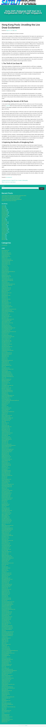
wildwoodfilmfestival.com (7, 310)
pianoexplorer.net (5, 654)
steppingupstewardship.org (7, 635)
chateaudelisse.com (6, 308)
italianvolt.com (5, 359)
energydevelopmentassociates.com (9, 331)
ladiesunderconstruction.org (7, 323)
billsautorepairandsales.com (7, 675)
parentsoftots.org (5, 583)
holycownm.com (5, 539)
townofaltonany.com (6, 523)
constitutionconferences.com (8, 563)
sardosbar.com (4, 358)
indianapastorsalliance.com (7, 556)
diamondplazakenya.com (7, 673)
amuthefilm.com (5, 466)
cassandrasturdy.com (6, 431)
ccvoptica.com (5, 637)
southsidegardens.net (6, 655)
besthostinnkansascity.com (7, 717)
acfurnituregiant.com (6, 263)
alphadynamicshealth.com (7, 690)
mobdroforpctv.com (6, 430)
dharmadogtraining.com (6, 710)
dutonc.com (4, 506)
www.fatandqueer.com (6, 614)
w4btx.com (4, 378)
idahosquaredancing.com (7, 354)
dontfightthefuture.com (6, 341)
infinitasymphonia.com (6, 470)
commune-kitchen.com (6, 465)
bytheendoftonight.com (6, 426)
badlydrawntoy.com (6, 592)
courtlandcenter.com (6, 546)
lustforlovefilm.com (5, 468)
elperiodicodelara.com (6, 253)
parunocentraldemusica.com (7, 669)
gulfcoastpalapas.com (6, 578)
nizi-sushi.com (4, 501)
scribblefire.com (5, 413)
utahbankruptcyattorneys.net (7, 350)
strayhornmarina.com (6, 455)
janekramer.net (5, 500)
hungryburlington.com (6, 496)
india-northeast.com (6, 339)
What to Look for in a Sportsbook (9, 182)
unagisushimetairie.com (6, 288)
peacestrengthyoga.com (7, 608)
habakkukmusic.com (6, 594)
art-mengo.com (5, 503)
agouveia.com (4, 705)
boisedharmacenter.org (6, 419)
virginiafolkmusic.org (6, 401)
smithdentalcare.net (6, 718)
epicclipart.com (5, 294)
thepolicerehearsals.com (6, 446)
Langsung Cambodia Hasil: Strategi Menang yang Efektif (12, 199)
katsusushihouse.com (6, 473)
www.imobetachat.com (6, 589)
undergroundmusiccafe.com (7, 719)
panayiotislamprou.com (6, 305)
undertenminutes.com (6, 264)
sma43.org (4, 630)
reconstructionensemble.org (7, 535)
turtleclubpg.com (5, 541)
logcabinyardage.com (6, 587)
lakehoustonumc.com (6, 593)
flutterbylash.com (5, 692)
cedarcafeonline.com (6, 261)
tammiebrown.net (5, 505)
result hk (8, 106)
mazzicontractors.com (6, 658)
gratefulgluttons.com (6, 429)
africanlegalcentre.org (6, 471)
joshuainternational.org (6, 598)
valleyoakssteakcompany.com (8, 558)
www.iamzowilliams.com (6, 652)
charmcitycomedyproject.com (8, 484)
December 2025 (4, 212)
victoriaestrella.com (6, 544)
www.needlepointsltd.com (7, 625)
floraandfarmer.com (6, 333)
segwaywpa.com (5, 577)
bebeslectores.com (5, 324)
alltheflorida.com (5, 683)
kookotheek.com (5, 304)
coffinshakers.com (5, 489)
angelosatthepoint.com (6, 555)
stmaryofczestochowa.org (7, 490)
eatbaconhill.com (5, 270)
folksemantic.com (5, 356)
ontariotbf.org (4, 281)
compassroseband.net (6, 568)
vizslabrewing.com (5, 361)
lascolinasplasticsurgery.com (7, 628)
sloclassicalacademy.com (7, 451)
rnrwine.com (4, 702)
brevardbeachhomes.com (7, 335)
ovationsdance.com (6, 403)
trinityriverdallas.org (6, 409)
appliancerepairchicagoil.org (7, 280)
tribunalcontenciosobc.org (7, 450)
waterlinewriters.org (6, 580)
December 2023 (4, 228)
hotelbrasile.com (5, 313)
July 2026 (3, 205)
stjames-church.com (6, 480)
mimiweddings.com (5, 715)
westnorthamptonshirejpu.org (8, 311)
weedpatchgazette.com (6, 365)
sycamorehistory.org (6, 648)
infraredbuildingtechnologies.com (8, 328)
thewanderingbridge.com (7, 493)
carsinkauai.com (5, 685)
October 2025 (4, 214)
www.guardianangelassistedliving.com (9, 670)
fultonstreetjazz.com (6, 314)
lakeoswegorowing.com (6, 703)
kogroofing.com (5, 300)
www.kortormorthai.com (7, 613)
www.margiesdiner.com (6, 623)
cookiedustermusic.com (6, 534)
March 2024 (4, 224)
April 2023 (3, 238)
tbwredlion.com (5, 674)
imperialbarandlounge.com (7, 346)
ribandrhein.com (5, 404)
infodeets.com (4, 258)
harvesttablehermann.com (7, 329)
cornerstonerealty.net (6, 649)
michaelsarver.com (5, 386)
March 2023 (4, 239)
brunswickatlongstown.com (7, 498)
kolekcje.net (4, 405)
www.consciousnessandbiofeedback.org (10, 650)
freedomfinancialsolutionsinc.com (8, 609)
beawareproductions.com (7, 485)
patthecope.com (5, 564)
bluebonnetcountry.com (6, 293)
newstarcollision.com (6, 383)
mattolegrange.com (6, 509)
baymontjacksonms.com (6, 521)
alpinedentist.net (5, 301)
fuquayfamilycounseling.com (7, 704)
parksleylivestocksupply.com (7, 418)
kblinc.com (4, 366)
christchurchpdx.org (5, 463)
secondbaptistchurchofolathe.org (8, 707)
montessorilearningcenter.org (7, 678)
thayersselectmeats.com (6, 574)
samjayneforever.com (6, 680)
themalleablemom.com (6, 494)
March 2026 (4, 208)
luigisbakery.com (5, 639)
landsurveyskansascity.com (7, 617)
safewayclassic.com (5, 278)
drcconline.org (4, 550)
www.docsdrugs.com (6, 622)
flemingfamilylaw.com (6, 700)
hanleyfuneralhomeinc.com (7, 374)
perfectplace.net (5, 410)
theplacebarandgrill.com (6, 551)
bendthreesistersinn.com (6, 530)
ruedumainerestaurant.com (7, 475)
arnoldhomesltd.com (6, 343)
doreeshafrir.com (5, 483)
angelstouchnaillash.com (6, 379)
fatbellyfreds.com (5, 663)
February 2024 (4, 226)
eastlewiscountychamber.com (8, 449)
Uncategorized (9, 177)
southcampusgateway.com (7, 306)
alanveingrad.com (5, 515)
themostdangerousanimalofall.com (9, 445)
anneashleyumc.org (5, 615)
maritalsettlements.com (6, 519)
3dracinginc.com (5, 443)
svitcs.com (4, 565)
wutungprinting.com (6, 518)
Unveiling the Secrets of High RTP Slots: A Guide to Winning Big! (15, 180)
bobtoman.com (5, 298)
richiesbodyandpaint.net (6, 254)
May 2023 (3, 237)
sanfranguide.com (5, 440)
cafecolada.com (5, 435)
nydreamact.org (5, 286)
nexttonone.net (5, 595)
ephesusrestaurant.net (6, 660)
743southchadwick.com (6, 338)
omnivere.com (4, 265)
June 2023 (3, 236)
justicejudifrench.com (6, 491)
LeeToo (26, 725)
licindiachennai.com (5, 255)
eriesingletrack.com (5, 368)
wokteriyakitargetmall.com (7, 390)
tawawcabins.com (5, 355)
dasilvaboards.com (5, 453)
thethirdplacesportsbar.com (7, 659)
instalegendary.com (5, 283)
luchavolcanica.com (5, 538)
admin (15, 30)
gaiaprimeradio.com (6, 504)
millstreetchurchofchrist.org (7, 687)
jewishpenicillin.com (6, 398)
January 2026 (4, 211)
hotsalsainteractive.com (6, 259)
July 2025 (3, 218)
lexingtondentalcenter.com (7, 391)
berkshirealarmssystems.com (7, 360)
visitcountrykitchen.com (6, 513)
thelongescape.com (6, 508)
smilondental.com (5, 381)
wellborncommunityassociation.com (9, 309)
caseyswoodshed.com (6, 559)
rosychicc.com (4, 424)
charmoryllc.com (5, 441)
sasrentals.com (4, 384)
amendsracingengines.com (7, 612)
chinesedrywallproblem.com (7, 529)
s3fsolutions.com (5, 334)
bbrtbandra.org (5, 291)
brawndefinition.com (6, 458)
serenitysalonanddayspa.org (7, 260)
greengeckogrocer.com (6, 388)
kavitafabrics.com (5, 536)
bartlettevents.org (5, 315)
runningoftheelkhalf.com (6, 605)
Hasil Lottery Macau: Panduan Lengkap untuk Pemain (11, 197)
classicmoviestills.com (6, 434)
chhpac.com (4, 709)
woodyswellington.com (6, 662)
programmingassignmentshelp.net (8, 271)
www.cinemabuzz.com (6, 644)
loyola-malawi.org (5, 423)
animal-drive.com (5, 570)
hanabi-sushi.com (5, 640)
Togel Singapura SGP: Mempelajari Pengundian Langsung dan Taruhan (14, 195)
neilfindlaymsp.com (5, 548)
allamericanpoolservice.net (7, 396)
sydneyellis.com (5, 393)
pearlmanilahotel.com (6, 295)
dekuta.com (4, 643)
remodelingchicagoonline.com (8, 632)
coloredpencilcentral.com (7, 344)
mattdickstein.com (5, 590)
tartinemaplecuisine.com (6, 499)
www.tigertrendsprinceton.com (8, 602)
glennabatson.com (5, 454)
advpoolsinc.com (5, 554)
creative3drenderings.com (7, 584)
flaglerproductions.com (6, 456)
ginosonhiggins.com (6, 516)
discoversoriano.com (6, 436)
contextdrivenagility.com (7, 486)
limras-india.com (5, 251)
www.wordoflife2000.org (7, 353)
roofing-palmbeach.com (6, 340)
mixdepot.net (4, 645)
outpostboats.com (5, 425)
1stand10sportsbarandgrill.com (8, 376)
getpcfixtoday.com (5, 290)
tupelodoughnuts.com (6, 371)
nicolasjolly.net (5, 469)
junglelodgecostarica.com (7, 510)
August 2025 (4, 217)
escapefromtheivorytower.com (8, 336)
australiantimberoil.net (6, 325)
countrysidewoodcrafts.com (7, 279)
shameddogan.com (5, 582)
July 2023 (3, 234)
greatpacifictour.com (6, 543)
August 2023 (4, 233)
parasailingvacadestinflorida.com (8, 688)
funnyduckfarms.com (6, 694)
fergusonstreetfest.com (6, 679)
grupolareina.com (5, 318)
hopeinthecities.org (6, 428)
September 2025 (5, 216)
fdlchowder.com (5, 624)
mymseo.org (4, 708)
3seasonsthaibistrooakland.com (8, 411)
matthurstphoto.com (6, 682)
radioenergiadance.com (6, 303)
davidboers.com (5, 588)
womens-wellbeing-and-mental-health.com (10, 400)
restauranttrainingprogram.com (8, 395)
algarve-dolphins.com (6, 514)
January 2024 (4, 227)
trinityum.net (4, 657)
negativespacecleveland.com (7, 525)
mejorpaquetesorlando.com (7, 375)
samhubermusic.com (6, 720)
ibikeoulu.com (4, 488)
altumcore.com (5, 569)
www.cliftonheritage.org (7, 629)
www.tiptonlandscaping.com (7, 634)
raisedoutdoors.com (6, 348)
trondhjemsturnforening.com (7, 672)
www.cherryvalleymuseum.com (8, 319)
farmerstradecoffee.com (6, 585)
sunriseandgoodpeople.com (7, 528)
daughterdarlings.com (6, 256)
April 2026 (3, 207)
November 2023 (4, 229)
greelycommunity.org (6, 474)
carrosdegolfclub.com (6, 330)
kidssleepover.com (5, 273)
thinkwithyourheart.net (6, 349)
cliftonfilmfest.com (5, 345)
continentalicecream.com (7, 459)
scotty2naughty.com (6, 481)
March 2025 (4, 221)
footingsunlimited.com (6, 619)
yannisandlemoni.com (6, 364)
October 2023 (4, 231)
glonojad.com (4, 478)
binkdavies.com (5, 461)
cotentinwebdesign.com (6, 320)
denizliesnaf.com (5, 561)
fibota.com (4, 667)
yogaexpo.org (4, 414)
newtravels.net (5, 274)
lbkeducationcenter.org (6, 408)
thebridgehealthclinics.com (7, 579)
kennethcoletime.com (6, 495)
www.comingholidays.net (7, 439)
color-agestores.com (6, 420)
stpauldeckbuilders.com (6, 618)
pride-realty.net (5, 689)
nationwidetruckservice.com (7, 540)
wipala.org (4, 421)
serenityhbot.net (5, 597)
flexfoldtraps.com (5, 610)
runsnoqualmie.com (5, 620)
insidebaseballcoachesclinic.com (8, 684)
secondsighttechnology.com (7, 385)
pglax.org (3, 524)
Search (3, 186)
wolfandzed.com (5, 642)
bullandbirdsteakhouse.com (7, 627)
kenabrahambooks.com (6, 464)
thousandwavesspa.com (6, 545)
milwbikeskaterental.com (7, 520)
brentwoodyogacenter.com (7, 633)
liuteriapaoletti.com (6, 526)
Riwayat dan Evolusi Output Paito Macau (9, 200)
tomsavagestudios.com (6, 399)
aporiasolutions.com (6, 575)
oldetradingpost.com (6, 321)
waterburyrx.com (5, 553)
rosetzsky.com (4, 476)
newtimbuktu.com (5, 268)
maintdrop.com (5, 296)
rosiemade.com (5, 370)
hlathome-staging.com (6, 389)
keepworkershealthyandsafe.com (8, 284)
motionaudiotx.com (6, 712)
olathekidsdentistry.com (6, 373)
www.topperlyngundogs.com (7, 604)
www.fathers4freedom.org (7, 603)
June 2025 (3, 219)
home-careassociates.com (7, 415)
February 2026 (4, 209)
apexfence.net (4, 722)
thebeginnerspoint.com (6, 438)
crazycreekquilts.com (6, 460)
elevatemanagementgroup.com (8, 697)
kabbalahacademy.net (6, 380)
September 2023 (5, 232)
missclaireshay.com (5, 250)
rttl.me (3, 713)
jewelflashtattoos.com (6, 289)
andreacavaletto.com (6, 416)
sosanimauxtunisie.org (6, 299)
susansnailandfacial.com (6, 599)
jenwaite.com (4, 695)
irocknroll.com (4, 351)
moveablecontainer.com (6, 316)
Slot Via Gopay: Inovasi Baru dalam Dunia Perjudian (11, 198)
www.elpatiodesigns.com (7, 664)
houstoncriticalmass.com (6, 444)
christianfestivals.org (6, 511)
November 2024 (4, 223)
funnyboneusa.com (5, 533)
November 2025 (4, 213)
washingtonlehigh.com (6, 638)
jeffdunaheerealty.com (6, 607)
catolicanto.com (5, 406)
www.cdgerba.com (5, 668)
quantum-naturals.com (6, 677)
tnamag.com (4, 571)
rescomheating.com (6, 714)
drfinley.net (4, 699)
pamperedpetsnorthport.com (7, 369)
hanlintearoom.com (5, 693)
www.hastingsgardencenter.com (8, 653)
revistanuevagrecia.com (6, 479)
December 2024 (4, 222)
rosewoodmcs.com (5, 647)
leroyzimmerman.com (6, 698)
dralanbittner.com (5, 363)
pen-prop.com (4, 600)
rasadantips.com (5, 266)
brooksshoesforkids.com (6, 573)
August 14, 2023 (9, 30)
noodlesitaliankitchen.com (7, 285)
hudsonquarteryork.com (6, 665)
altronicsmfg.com (5, 269)
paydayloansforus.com (6, 275)
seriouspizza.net (5, 566)
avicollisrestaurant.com (6, 549)
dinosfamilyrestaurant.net (7, 326)
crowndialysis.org (5, 394)
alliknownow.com (5, 448)
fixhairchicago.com (5, 560)
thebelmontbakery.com (6, 276)
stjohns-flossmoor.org (6, 531)
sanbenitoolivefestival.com (7, 433)
